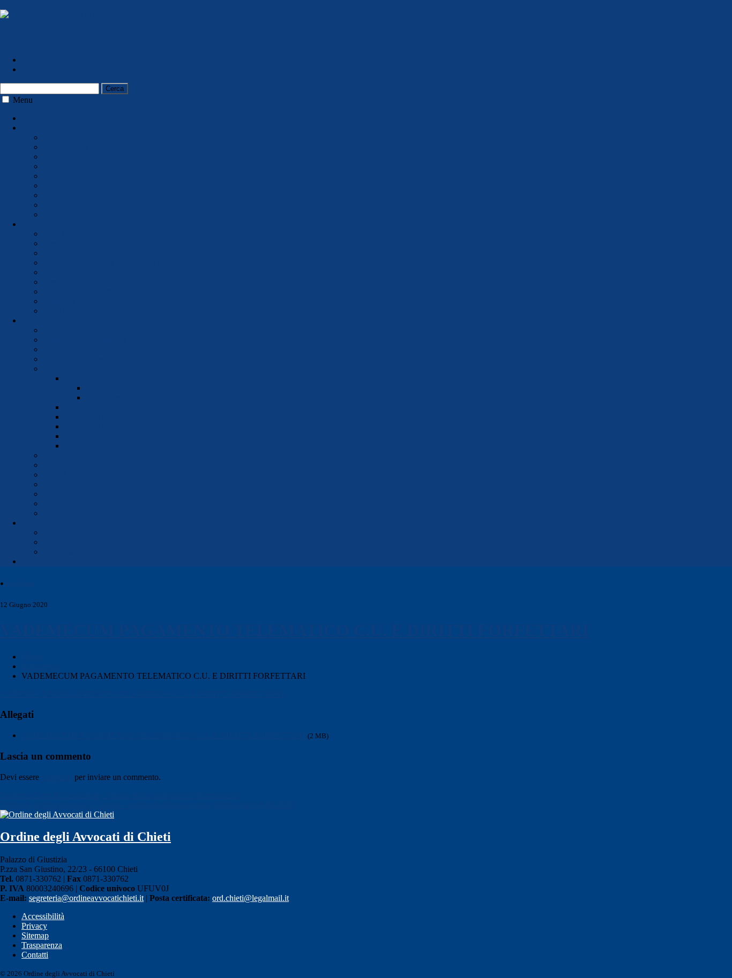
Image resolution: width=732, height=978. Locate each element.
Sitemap (35, 935)
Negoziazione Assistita (81, 185)
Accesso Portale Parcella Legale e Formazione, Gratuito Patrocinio (155, 330)
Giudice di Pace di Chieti (106, 416)
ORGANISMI (46, 522)
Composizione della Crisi (85, 551)
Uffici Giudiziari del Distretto (113, 445)
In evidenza (20, 583)
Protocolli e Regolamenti (84, 339)
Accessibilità (42, 916)
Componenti (64, 137)
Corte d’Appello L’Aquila (108, 436)
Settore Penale (110, 397)
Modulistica (63, 349)
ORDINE (38, 127)
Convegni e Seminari (78, 464)
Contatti (34, 954)
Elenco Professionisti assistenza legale (107, 262)
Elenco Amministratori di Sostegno (102, 281)
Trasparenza (41, 945)
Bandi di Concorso (75, 358)
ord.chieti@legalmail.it (250, 898)
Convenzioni (64, 455)
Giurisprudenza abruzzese (86, 493)
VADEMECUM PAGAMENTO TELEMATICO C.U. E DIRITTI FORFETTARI (294, 630)
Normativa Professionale (84, 195)
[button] (5, 99)
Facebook (38, 59)
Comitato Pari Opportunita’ (89, 542)
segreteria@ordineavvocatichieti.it (86, 898)
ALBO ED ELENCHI (60, 224)
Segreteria (60, 166)
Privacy (34, 925)
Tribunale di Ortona (97, 407)
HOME (34, 118)
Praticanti (58, 301)
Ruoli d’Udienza (71, 368)
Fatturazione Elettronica (83, 204)
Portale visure (66, 503)
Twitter (33, 69)
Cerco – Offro (67, 484)
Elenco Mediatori (72, 272)
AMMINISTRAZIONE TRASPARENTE (94, 561)
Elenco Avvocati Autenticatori (93, 243)
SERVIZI (37, 320)
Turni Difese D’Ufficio (82, 310)
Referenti (58, 156)
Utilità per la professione (84, 513)
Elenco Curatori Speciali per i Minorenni (111, 252)
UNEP (54, 474)
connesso (56, 777)
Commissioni (65, 146)
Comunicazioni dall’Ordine (89, 214)
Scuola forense (68, 175)
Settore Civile (109, 387)
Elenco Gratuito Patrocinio (88, 291)
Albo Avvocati (67, 233)
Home (31, 656)
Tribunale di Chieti (96, 378)
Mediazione (63, 532)
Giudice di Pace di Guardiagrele (118, 426)
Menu (23, 99)
